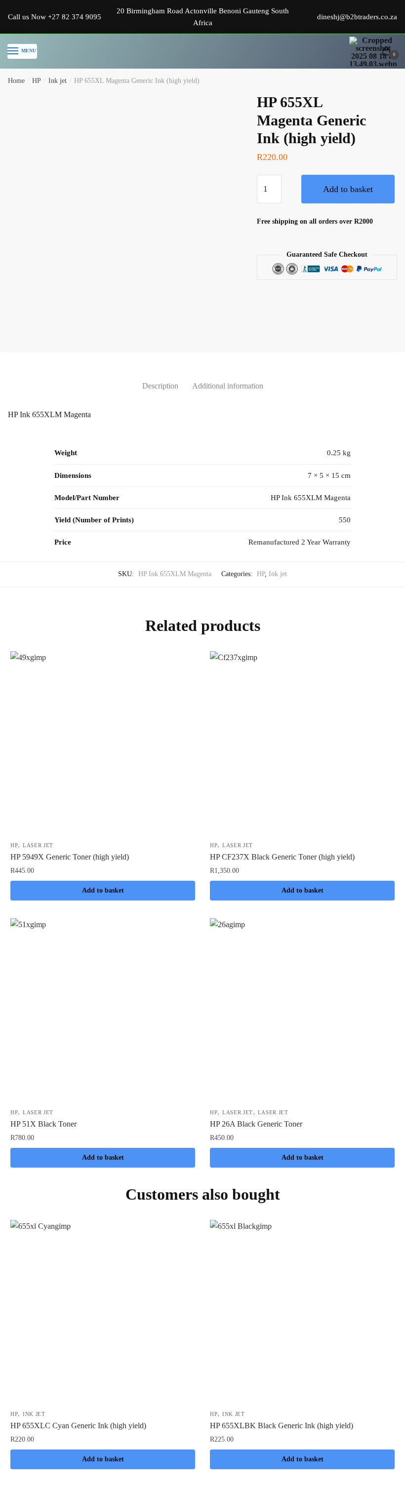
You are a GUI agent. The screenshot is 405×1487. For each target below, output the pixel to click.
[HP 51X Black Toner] (102, 1010)
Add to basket (348, 189)
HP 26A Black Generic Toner (256, 1124)
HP (36, 80)
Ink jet (57, 80)
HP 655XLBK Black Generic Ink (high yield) (281, 1425)
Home (16, 80)
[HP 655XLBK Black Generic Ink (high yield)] (302, 1312)
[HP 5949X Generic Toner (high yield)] (102, 743)
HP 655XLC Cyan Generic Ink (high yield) (78, 1425)
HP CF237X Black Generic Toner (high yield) (282, 857)
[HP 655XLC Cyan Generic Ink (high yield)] (102, 1312)
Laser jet (38, 845)
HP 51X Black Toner (43, 1124)
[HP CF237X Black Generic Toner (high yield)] (302, 743)
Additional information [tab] (227, 386)
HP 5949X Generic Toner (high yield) (69, 857)
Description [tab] (160, 386)
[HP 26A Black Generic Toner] (302, 1010)
